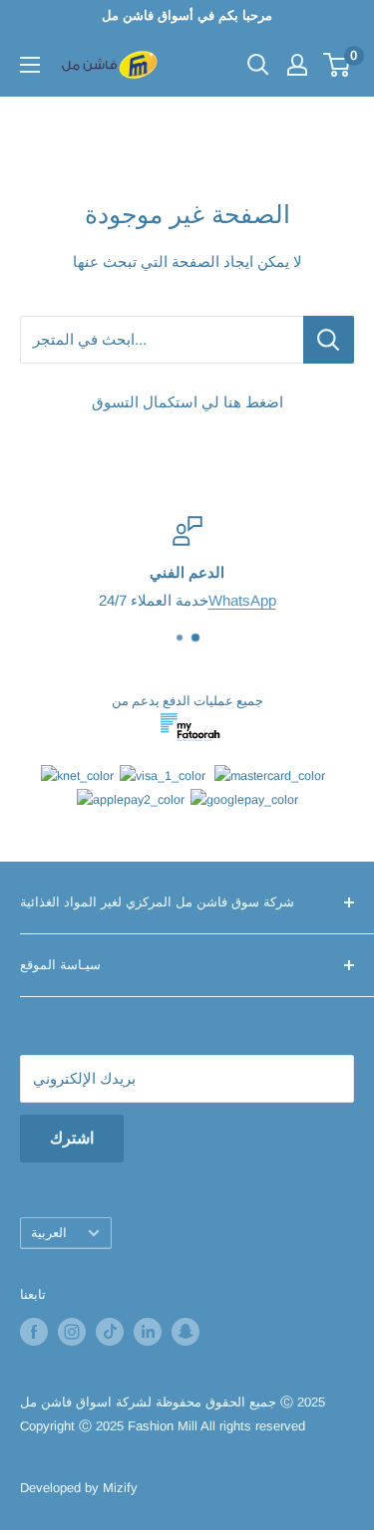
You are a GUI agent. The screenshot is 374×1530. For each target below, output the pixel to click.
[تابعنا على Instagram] (72, 1332)
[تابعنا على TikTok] (110, 1332)
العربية (49, 1232)
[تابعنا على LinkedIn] (148, 1332)
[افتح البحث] (258, 65)
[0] (337, 65)
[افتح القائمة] (30, 65)
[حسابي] (297, 65)
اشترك (72, 1138)
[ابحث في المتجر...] (328, 340)
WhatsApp (126, 600)
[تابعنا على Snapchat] (185, 1332)
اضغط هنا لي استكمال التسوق (187, 401)
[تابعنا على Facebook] (34, 1332)
